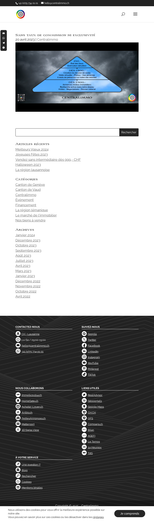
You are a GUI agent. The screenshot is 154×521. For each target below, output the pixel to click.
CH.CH (92, 412)
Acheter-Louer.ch (32, 406)
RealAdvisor (95, 395)
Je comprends (129, 513)
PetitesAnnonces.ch (34, 418)
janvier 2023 (25, 276)
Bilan (91, 429)
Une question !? (31, 464)
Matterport (28, 424)
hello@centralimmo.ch (35, 345)
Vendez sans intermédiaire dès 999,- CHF (48, 160)
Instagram (94, 357)
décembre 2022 (27, 281)
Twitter (92, 339)
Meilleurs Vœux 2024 (32, 149)
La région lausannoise (32, 170)
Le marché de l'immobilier (36, 215)
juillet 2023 (24, 261)
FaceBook (94, 345)
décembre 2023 (27, 240)
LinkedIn (93, 351)
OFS (90, 418)
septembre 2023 (28, 250)
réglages (98, 517)
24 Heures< (95, 447)
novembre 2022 (28, 286)
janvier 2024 (25, 235)
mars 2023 (23, 271)
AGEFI (91, 435)
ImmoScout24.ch (32, 395)
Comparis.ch (95, 424)
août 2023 (23, 255)
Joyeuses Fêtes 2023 (31, 154)
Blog (24, 470)
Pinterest (93, 368)
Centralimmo (47, 39)
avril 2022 (22, 296)
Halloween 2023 (28, 165)
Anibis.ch (27, 412)
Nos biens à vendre (30, 220)
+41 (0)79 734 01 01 (28, 3)
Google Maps (96, 406)
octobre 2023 (25, 245)
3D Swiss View (30, 429)
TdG (90, 453)
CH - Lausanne (30, 334)
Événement (24, 200)
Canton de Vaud (28, 190)
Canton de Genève (30, 185)
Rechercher (29, 476)
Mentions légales (32, 487)
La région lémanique (31, 210)
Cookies (26, 481)
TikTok (92, 374)
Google (92, 334)
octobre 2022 (25, 291)
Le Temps (94, 441)
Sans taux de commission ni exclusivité (55, 35)
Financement (25, 205)
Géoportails (95, 400)
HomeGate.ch (30, 400)
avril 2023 (22, 266)
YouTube (93, 363)
